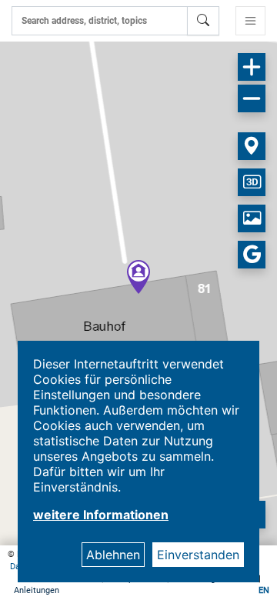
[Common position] (251, 146)
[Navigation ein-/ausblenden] (250, 20)
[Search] (203, 20)
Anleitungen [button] (36, 590)
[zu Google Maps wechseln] (251, 254)
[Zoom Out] (251, 98)
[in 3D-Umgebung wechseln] (251, 182)
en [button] (264, 590)
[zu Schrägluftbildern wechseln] (251, 218)
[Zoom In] (251, 67)
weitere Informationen (101, 514)
